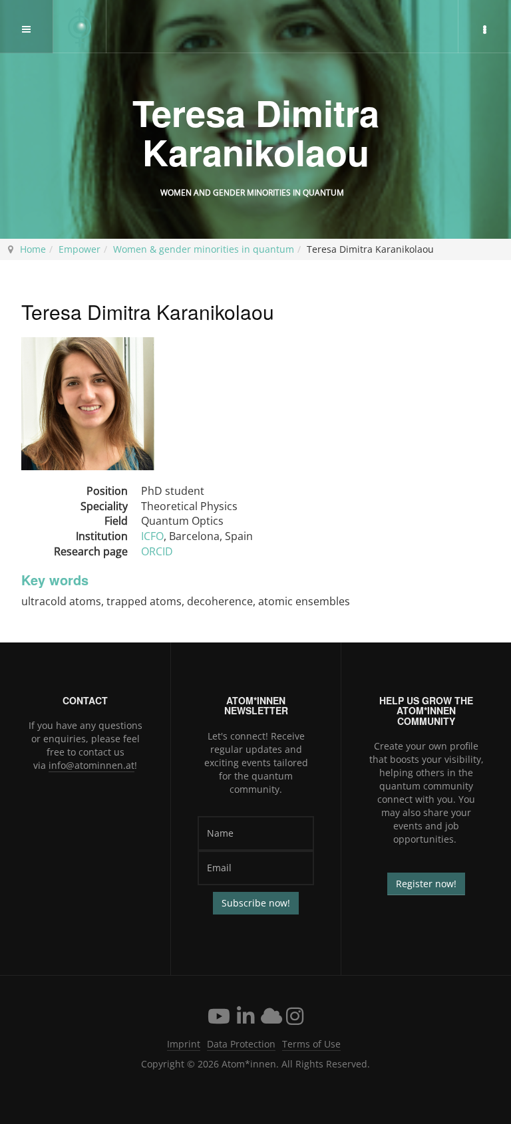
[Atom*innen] (80, 27)
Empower (79, 249)
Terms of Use (311, 1044)
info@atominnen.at (91, 765)
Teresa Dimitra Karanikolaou (255, 132)
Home (33, 249)
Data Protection (241, 1044)
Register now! (426, 883)
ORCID (157, 551)
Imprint (183, 1044)
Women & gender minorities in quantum (203, 249)
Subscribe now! (256, 903)
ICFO (152, 536)
